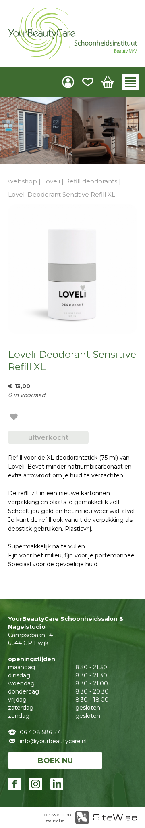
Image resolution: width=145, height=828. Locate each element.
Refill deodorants (91, 181)
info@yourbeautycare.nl (53, 741)
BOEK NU (55, 760)
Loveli (51, 181)
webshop (22, 181)
